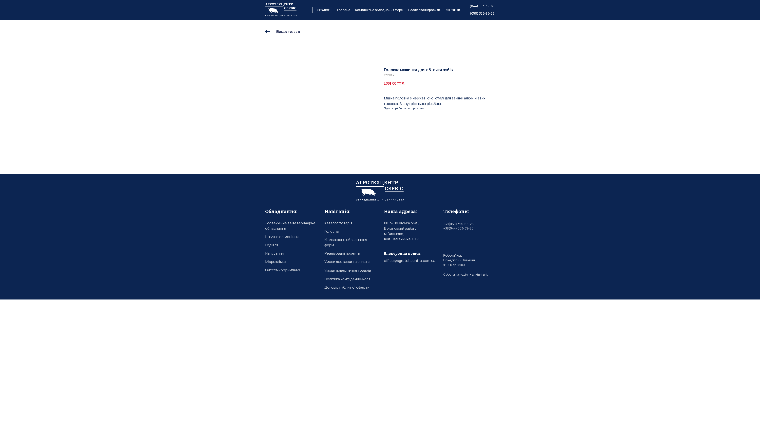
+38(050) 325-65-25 (458, 224)
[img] (322, 10)
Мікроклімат (276, 261)
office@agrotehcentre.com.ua (409, 260)
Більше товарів (288, 31)
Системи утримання (282, 269)
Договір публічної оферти (346, 287)
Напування (274, 253)
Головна (331, 231)
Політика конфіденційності (347, 279)
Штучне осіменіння (281, 236)
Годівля (271, 245)
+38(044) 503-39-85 (458, 228)
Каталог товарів (338, 223)
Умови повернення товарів (347, 270)
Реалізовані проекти (342, 253)
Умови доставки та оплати (347, 261)
